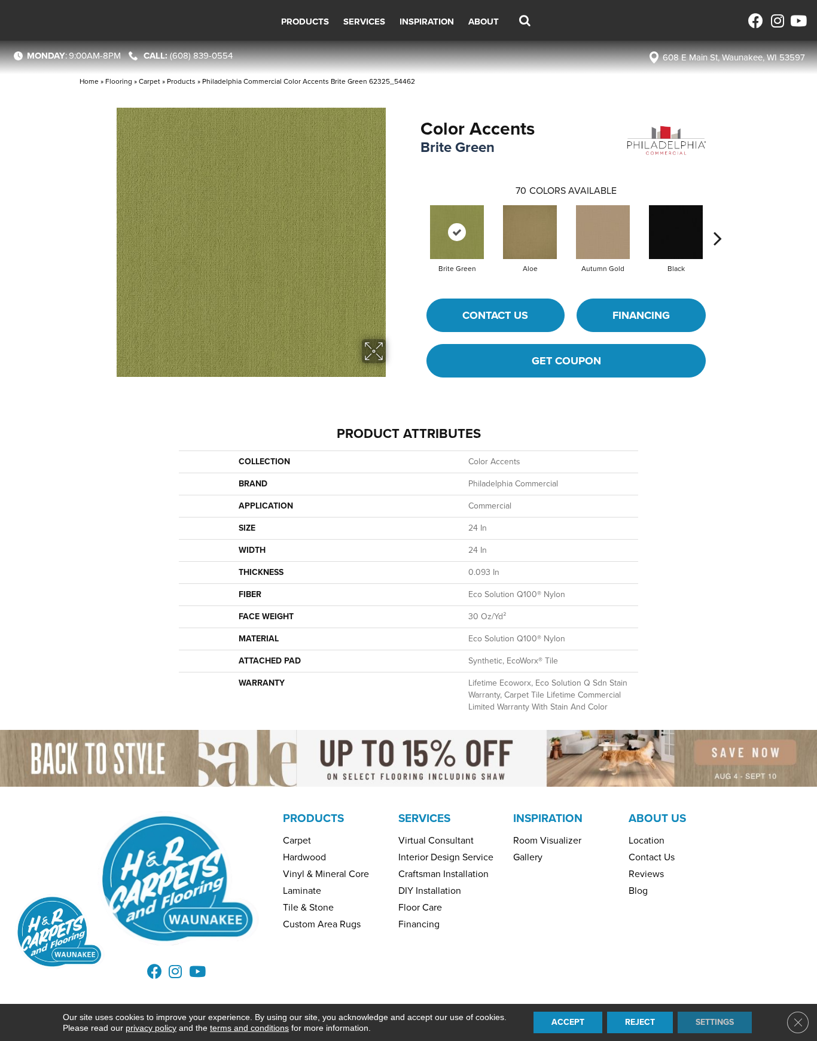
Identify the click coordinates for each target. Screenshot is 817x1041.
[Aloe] (530, 232)
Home (89, 81)
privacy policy (151, 1028)
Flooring (118, 81)
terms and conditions (249, 1028)
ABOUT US (657, 818)
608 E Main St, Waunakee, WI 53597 (734, 57)
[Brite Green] (457, 232)
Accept (567, 1022)
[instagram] (776, 20)
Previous (414, 220)
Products (181, 81)
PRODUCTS (313, 818)
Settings (715, 1022)
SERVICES (424, 818)
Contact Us (495, 315)
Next (718, 220)
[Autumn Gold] (603, 232)
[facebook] (755, 20)
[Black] (676, 232)
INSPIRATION (548, 818)
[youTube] (797, 20)
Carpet (149, 81)
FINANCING (641, 315)
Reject (640, 1022)
